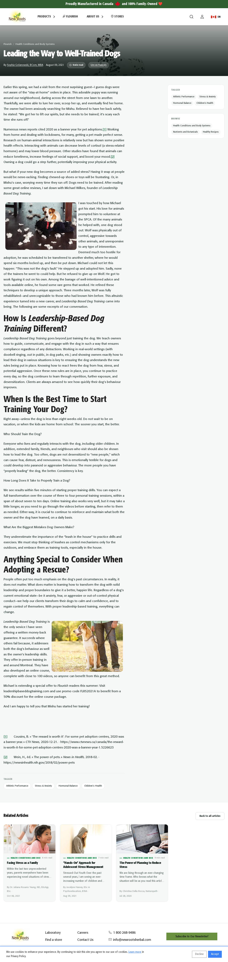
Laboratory (53, 932)
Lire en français (99, 65)
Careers (82, 932)
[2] (113, 156)
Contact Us (85, 940)
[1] (105, 129)
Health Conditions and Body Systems (35, 44)
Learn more (134, 952)
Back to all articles (210, 816)
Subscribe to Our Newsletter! (191, 936)
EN (219, 17)
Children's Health (93, 786)
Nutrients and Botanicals (185, 132)
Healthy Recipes (211, 132)
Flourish (71, 16)
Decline (199, 954)
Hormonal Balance (68, 786)
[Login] (202, 16)
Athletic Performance (17, 786)
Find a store (53, 940)
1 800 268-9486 (124, 932)
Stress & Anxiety (43, 786)
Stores (119, 16)
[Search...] (191, 17)
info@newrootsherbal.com (132, 940)
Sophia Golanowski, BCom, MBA (25, 65)
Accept (215, 954)
